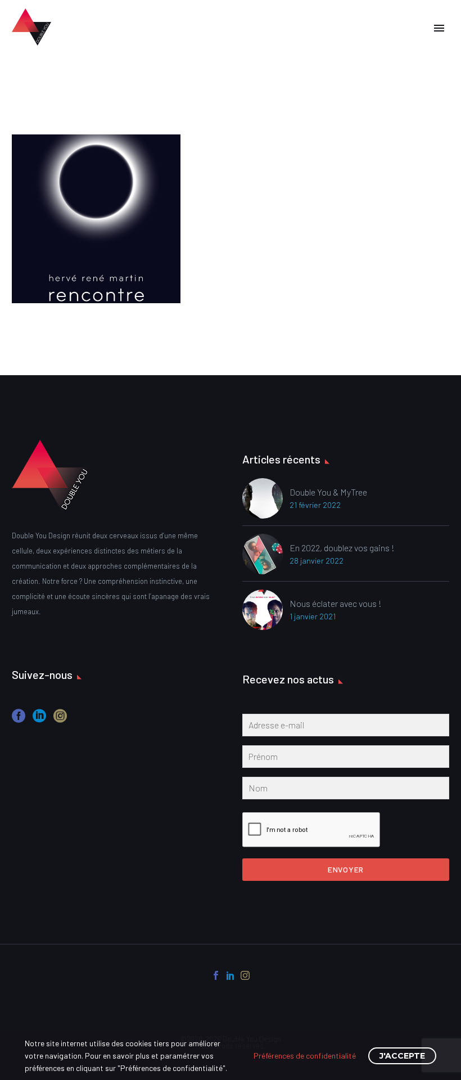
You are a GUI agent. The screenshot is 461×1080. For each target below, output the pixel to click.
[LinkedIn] (230, 975)
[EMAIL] (345, 727)
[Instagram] (245, 975)
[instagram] (60, 719)
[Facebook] (215, 975)
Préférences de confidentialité (305, 1055)
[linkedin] (39, 719)
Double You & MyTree (328, 492)
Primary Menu (439, 28)
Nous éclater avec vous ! (336, 603)
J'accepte (402, 1056)
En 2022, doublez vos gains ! (342, 547)
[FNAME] (345, 758)
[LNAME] (345, 790)
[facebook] (18, 719)
